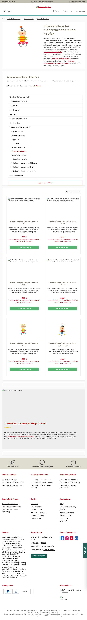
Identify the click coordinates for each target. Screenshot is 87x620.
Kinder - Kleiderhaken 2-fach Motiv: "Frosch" (24, 284)
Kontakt (63, 510)
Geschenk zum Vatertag (10, 504)
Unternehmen (36, 507)
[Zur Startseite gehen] (43, 7)
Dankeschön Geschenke (10, 480)
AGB (61, 504)
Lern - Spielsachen (18, 147)
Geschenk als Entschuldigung (12, 485)
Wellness (13, 114)
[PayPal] (8, 591)
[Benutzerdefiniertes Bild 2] (3, 591)
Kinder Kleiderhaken (19, 151)
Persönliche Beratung (38, 512)
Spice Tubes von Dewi (18, 119)
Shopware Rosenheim (53, 616)
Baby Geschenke (17, 131)
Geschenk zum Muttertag (69, 480)
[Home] (3, 19)
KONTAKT (85, 550)
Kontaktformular (49, 550)
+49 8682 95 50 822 (38, 543)
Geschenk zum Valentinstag (70, 482)
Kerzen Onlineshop (32, 616)
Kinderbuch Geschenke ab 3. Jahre (23, 167)
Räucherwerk (14, 110)
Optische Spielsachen (19, 155)
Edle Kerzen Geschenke (18, 101)
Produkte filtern (46, 183)
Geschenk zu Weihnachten (11, 507)
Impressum (64, 518)
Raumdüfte (13, 106)
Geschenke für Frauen (68, 475)
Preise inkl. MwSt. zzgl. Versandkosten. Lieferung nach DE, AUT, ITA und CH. (24, 240)
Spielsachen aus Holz (19, 159)
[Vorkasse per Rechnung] (24, 591)
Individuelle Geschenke (39, 475)
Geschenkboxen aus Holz (19, 97)
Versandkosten (38, 610)
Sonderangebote (16, 175)
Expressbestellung (37, 515)
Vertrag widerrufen (38, 556)
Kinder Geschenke (18, 135)
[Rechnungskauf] (15, 591)
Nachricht (37, 86)
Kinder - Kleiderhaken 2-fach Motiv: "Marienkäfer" (63, 344)
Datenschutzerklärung (68, 507)
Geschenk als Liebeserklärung (12, 482)
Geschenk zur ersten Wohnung (42, 482)
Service (33, 499)
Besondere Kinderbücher (61, 59)
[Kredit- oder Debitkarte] (30, 591)
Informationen (65, 499)
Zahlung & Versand (67, 512)
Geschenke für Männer (10, 499)
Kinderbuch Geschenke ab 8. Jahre (23, 171)
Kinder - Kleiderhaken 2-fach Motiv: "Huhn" (63, 284)
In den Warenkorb (24, 247)
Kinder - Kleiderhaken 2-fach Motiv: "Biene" (63, 223)
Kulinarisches (14, 123)
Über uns (34, 504)
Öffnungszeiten (36, 518)
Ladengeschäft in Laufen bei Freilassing (20, 437)
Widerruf (63, 521)
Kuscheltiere (16, 143)
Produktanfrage (36, 510)
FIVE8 (45, 616)
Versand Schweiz (66, 515)
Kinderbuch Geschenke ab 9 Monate (24, 163)
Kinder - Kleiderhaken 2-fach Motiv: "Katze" (24, 344)
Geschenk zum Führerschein (41, 480)
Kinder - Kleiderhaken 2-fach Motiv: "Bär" (24, 223)
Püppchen (15, 140)
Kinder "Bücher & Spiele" (19, 127)
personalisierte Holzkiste (53, 52)
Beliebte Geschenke (9, 475)
